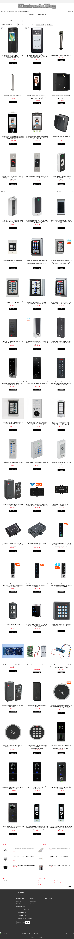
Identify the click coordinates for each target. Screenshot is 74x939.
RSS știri (5, 880)
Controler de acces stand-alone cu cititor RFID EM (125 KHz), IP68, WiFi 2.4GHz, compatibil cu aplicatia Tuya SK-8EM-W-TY (61, 262)
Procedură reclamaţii (20, 898)
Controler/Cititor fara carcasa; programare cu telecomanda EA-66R (37, 665)
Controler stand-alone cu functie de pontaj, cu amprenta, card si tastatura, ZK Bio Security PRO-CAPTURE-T (61, 787)
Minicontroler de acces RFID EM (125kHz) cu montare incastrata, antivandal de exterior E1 (37, 177)
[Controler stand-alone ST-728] (12, 610)
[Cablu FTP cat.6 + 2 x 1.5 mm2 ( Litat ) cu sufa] (41, 867)
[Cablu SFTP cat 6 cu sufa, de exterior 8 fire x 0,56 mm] (41, 858)
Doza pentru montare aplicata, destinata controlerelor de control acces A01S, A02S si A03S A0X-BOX (61, 97)
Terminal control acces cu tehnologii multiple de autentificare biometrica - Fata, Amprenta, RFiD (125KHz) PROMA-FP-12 (61, 828)
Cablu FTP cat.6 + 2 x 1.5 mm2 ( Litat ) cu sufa (60, 865)
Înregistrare (32, 898)
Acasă (17, 895)
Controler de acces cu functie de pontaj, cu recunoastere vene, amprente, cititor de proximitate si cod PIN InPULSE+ (61, 747)
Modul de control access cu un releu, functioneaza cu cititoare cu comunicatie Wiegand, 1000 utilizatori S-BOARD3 (61, 504)
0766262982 (23, 915)
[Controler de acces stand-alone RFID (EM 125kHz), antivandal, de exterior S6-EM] (61, 449)
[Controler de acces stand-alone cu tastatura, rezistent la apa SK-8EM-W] (12, 287)
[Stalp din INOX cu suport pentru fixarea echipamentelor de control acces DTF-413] (12, 82)
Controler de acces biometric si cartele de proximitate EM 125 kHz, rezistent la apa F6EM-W (61, 178)
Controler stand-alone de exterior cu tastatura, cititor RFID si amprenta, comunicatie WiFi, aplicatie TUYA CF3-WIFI (61, 545)
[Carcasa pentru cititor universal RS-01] (61, 122)
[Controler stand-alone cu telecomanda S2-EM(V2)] (37, 691)
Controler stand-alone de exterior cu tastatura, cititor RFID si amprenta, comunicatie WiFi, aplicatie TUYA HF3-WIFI (12, 585)
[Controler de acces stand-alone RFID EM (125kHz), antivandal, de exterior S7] (12, 732)
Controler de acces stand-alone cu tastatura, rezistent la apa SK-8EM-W (13, 301)
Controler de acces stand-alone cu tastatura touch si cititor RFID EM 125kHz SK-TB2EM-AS (37, 382)
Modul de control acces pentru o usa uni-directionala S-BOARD (37, 544)
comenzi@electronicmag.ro (26, 909)
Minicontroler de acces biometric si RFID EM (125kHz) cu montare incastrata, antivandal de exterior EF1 (12, 178)
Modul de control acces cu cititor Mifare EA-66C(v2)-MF (13, 665)
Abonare (5, 874)
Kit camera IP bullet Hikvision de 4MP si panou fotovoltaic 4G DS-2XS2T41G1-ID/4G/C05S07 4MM (24, 848)
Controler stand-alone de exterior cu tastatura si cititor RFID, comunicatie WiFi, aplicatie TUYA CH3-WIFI (37, 585)
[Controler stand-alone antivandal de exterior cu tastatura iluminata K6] (12, 449)
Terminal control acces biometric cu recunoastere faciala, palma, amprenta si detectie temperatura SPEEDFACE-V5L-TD (13, 137)
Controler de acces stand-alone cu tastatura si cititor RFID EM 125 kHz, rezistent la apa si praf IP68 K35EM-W (13, 343)
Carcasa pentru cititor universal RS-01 (61, 136)
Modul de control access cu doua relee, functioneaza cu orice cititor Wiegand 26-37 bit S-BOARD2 (12, 545)
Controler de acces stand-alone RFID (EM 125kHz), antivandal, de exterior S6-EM (61, 463)
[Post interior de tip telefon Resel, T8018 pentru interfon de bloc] (41, 850)
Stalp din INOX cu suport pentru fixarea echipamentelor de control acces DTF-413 (12, 96)
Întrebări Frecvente (34, 895)
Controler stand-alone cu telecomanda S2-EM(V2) (37, 706)
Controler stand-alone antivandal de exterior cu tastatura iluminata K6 (12, 463)
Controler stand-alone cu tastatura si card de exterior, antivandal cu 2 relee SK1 (13, 423)
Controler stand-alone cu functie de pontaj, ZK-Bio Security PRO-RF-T (13, 827)
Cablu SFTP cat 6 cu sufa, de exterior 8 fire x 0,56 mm (60, 856)
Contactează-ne (33, 901)
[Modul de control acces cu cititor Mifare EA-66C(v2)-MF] (12, 651)
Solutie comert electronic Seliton (37, 937)
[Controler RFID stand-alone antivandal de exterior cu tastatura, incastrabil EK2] (12, 247)
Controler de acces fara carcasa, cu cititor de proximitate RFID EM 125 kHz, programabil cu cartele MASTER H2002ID (61, 666)
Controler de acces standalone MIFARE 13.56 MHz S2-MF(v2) (12, 706)
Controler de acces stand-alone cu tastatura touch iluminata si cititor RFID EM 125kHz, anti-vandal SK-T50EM (37, 625)
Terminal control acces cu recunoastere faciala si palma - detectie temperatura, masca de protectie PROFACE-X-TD (37, 137)
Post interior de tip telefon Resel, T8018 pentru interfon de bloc (60, 848)
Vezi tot (69, 886)
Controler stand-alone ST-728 (13, 624)
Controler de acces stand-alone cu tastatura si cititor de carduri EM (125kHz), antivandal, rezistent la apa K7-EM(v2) (37, 747)
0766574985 (23, 912)
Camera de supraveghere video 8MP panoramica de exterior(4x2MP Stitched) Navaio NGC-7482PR (24, 865)
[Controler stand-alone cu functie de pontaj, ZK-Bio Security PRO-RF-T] (12, 812)
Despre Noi (18, 901)
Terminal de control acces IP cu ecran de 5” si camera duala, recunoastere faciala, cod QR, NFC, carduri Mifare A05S (37, 97)
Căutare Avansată (33, 903)
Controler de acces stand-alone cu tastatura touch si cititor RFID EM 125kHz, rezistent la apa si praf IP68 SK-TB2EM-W (13, 383)
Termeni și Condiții (48, 898)
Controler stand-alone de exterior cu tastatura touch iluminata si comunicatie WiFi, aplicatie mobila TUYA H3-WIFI (61, 585)
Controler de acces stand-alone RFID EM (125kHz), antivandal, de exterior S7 (12, 746)
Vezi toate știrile (6, 882)
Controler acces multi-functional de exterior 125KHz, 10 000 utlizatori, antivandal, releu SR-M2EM (61, 221)
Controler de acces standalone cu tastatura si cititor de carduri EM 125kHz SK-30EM (61, 625)
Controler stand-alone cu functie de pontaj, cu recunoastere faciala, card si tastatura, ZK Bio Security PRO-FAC (37, 787)
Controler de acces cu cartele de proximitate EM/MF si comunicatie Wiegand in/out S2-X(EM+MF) (13, 504)
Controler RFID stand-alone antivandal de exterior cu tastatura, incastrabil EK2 (12, 261)
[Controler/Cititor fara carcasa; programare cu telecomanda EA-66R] (37, 651)
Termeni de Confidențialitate (50, 895)
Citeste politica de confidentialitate (32, 933)
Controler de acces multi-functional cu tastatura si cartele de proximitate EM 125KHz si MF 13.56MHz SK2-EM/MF (61, 383)
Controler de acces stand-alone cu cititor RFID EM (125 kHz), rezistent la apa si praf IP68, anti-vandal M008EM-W (37, 221)
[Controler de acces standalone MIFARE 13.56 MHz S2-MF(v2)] (12, 691)
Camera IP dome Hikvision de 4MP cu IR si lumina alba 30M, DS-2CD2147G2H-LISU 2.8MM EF (24, 856)
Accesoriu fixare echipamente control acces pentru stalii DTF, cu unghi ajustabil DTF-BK (61, 54)
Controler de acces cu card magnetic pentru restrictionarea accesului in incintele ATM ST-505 (12, 221)
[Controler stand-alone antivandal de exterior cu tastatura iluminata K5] (37, 449)
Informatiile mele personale (68, 933)
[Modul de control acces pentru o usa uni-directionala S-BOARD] (37, 529)
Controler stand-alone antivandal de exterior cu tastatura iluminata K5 (37, 463)
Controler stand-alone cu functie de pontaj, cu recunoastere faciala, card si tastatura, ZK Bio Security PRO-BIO (12, 787)
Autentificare (18, 903)
